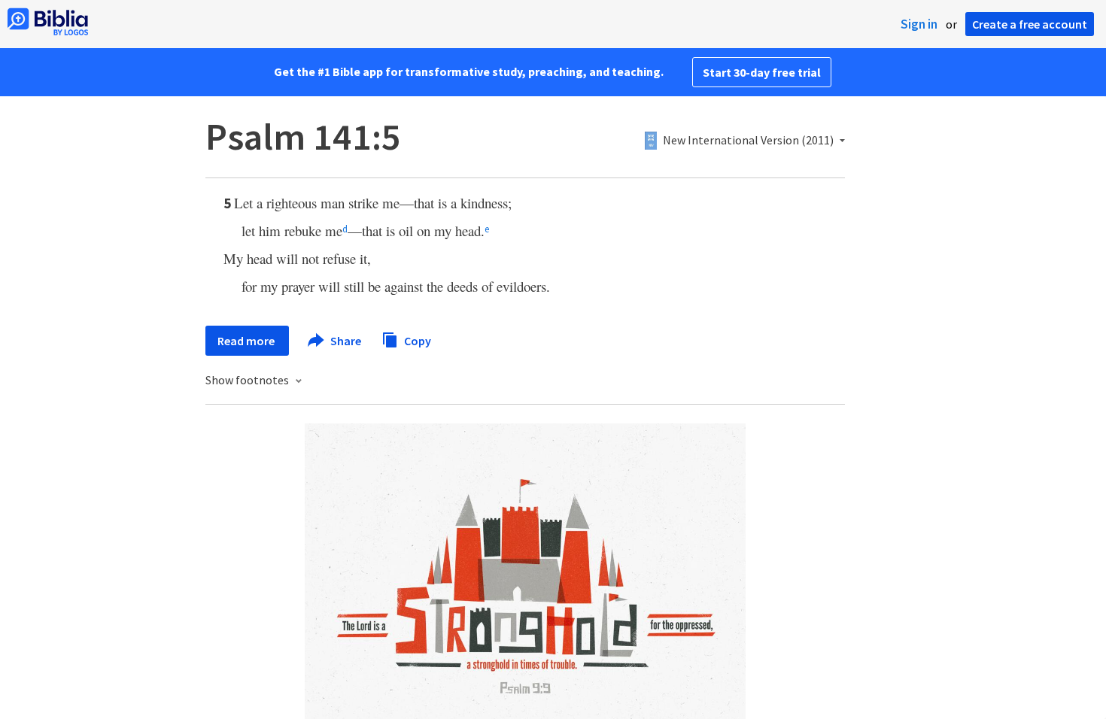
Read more (247, 340)
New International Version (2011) (748, 140)
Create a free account (1029, 24)
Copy (416, 340)
